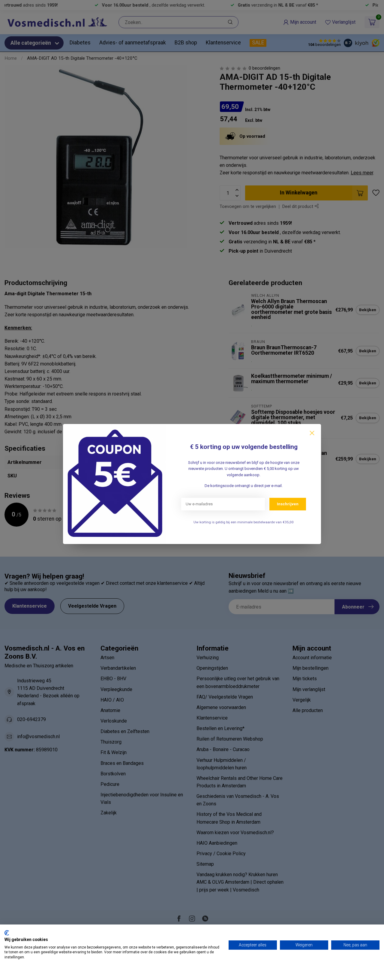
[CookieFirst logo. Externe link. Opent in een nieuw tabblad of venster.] (6, 933)
